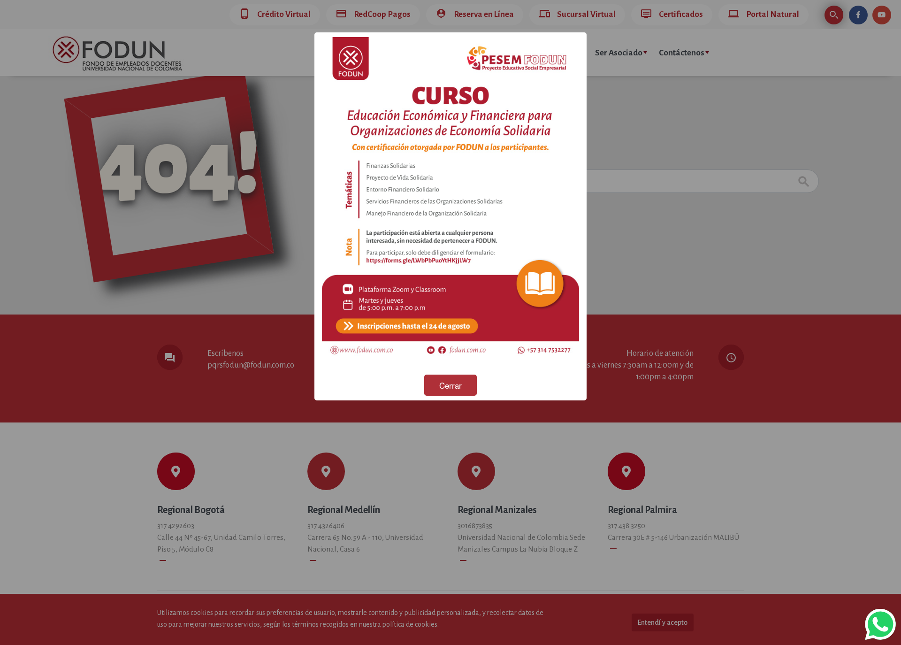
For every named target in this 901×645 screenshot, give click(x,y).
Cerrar (450, 385)
